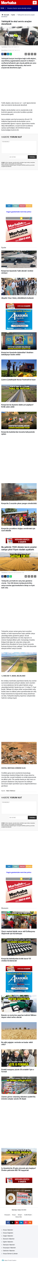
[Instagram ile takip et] (25, 1222)
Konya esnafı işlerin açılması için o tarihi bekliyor (22, 8)
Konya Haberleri (8, 1230)
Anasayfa (6, 15)
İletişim (20, 1215)
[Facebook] (2, 54)
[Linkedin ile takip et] (21, 1222)
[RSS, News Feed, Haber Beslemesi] (30, 1222)
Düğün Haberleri (8, 1236)
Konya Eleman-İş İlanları (10, 1253)
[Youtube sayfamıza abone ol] (17, 1222)
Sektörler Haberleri (9, 1250)
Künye (14, 1215)
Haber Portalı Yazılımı (10, 1260)
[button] (29, 54)
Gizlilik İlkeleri (28, 1215)
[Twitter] (5, 54)
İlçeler (13, 15)
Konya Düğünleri (8, 1233)
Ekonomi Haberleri (8, 1239)
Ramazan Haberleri (9, 1245)
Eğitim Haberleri (8, 1242)
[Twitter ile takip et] (12, 1222)
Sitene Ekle (18, 1217)
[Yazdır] (26, 54)
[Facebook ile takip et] (8, 1222)
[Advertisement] (19, 84)
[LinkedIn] (8, 54)
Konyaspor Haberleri (9, 1248)
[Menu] (34, 2)
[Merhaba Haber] (8, 2)
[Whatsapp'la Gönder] (11, 54)
